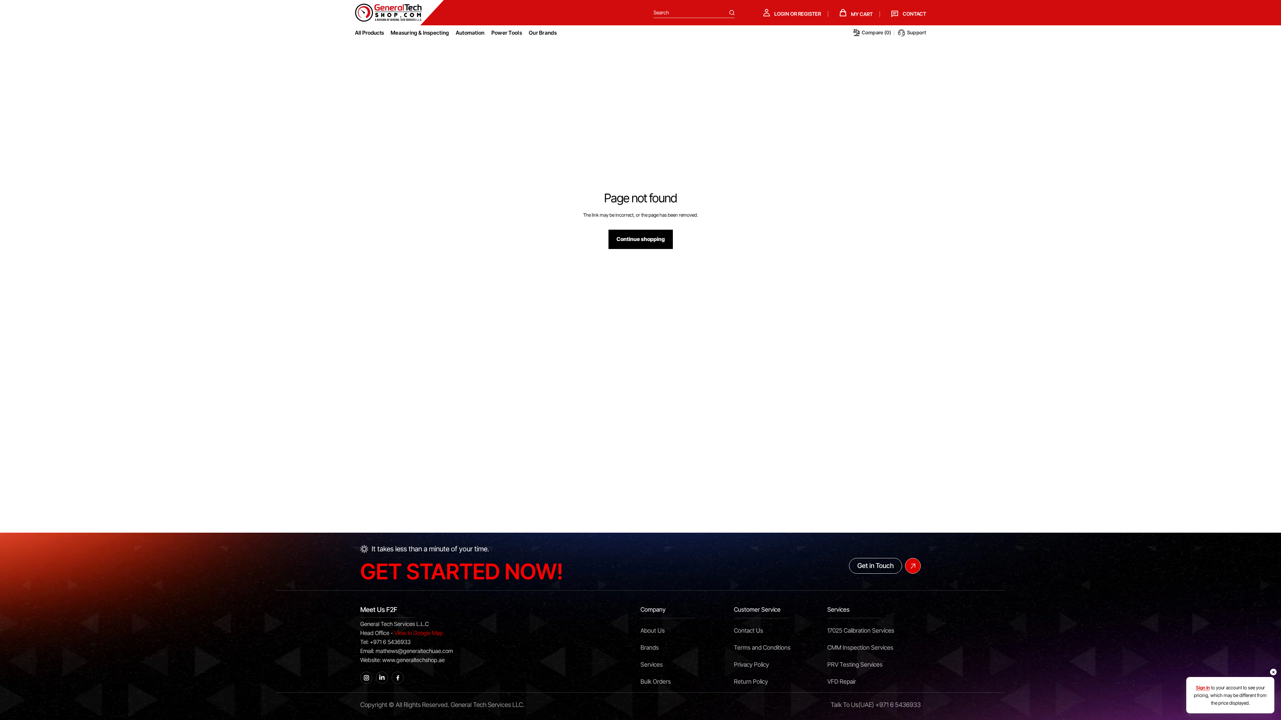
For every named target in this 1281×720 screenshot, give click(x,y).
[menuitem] (420, 32)
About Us (652, 630)
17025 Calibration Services (860, 630)
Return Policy (751, 681)
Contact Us (748, 630)
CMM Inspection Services (860, 647)
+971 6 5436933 (898, 705)
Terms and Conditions (762, 647)
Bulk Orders (655, 681)
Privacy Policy (751, 664)
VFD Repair (841, 681)
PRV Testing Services (855, 664)
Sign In (1203, 687)
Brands (649, 647)
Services (651, 664)
